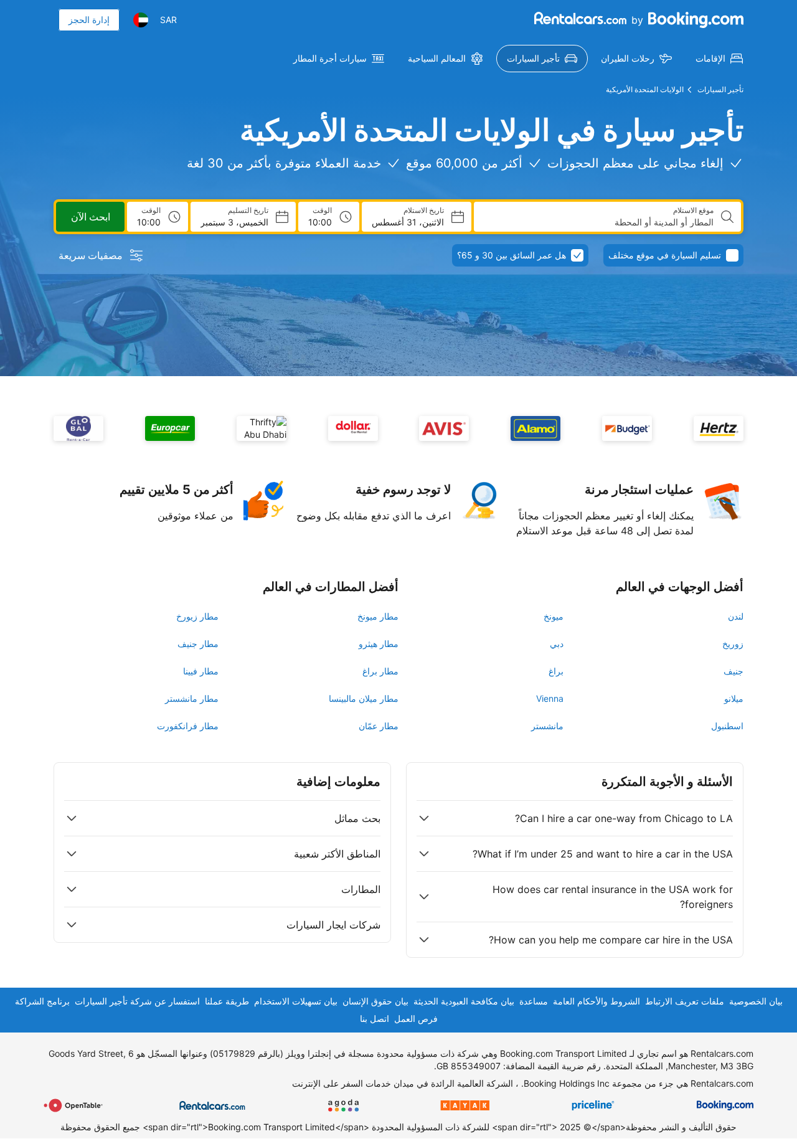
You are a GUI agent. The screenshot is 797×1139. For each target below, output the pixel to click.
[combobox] (599, 222)
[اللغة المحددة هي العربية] (141, 20)
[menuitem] (719, 58)
